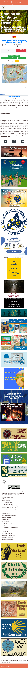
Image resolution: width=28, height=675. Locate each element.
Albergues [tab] (6, 92)
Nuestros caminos (6, 517)
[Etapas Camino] (8, 50)
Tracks (17, 61)
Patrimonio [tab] (2, 94)
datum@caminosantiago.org (9, 507)
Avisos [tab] (26, 92)
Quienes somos (6, 513)
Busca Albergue (22, 57)
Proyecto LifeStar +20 (7, 539)
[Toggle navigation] (25, 7)
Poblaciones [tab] (11, 92)
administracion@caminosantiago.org (11, 506)
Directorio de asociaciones (9, 515)
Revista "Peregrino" (7, 524)
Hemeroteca (5, 519)
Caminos (17, 55)
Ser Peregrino (5, 522)
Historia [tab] (2, 92)
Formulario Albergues (7, 537)
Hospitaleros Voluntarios (8, 526)
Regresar (11, 55)
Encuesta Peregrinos (7, 533)
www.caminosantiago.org (16, 491)
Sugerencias (5, 531)
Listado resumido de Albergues (9, 57)
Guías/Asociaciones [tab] (19, 92)
